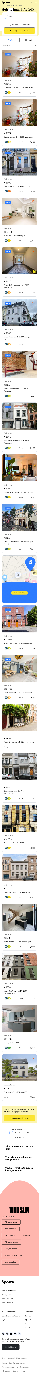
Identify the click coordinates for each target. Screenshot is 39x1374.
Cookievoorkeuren (19, 1371)
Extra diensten (30, 1328)
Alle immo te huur (11, 1222)
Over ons (28, 1316)
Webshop (26, 1235)
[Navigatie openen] (36, 2)
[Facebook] (7, 1333)
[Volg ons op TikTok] (19, 1333)
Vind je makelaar (11, 1249)
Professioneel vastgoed (13, 1255)
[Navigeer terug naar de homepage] (6, 2)
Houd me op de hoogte (19, 1118)
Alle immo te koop (11, 1242)
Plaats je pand (6, 1295)
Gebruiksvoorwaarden (17, 1363)
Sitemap (5, 1363)
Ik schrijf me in (10, 1347)
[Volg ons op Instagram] (3, 1333)
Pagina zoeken (6, 1320)
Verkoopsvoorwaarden (10, 1367)
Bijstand (28, 1320)
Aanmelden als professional (11, 1316)
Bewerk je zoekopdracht (19, 31)
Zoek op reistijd (10, 1229)
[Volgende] (32, 1132)
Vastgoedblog (10, 1235)
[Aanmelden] (31, 2)
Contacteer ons (30, 1324)
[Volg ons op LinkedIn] (11, 1333)
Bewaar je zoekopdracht (21, 25)
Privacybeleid (6, 1371)
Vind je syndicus (10, 1262)
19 (28, 1133)
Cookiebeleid (24, 1367)
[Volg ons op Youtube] (15, 1333)
